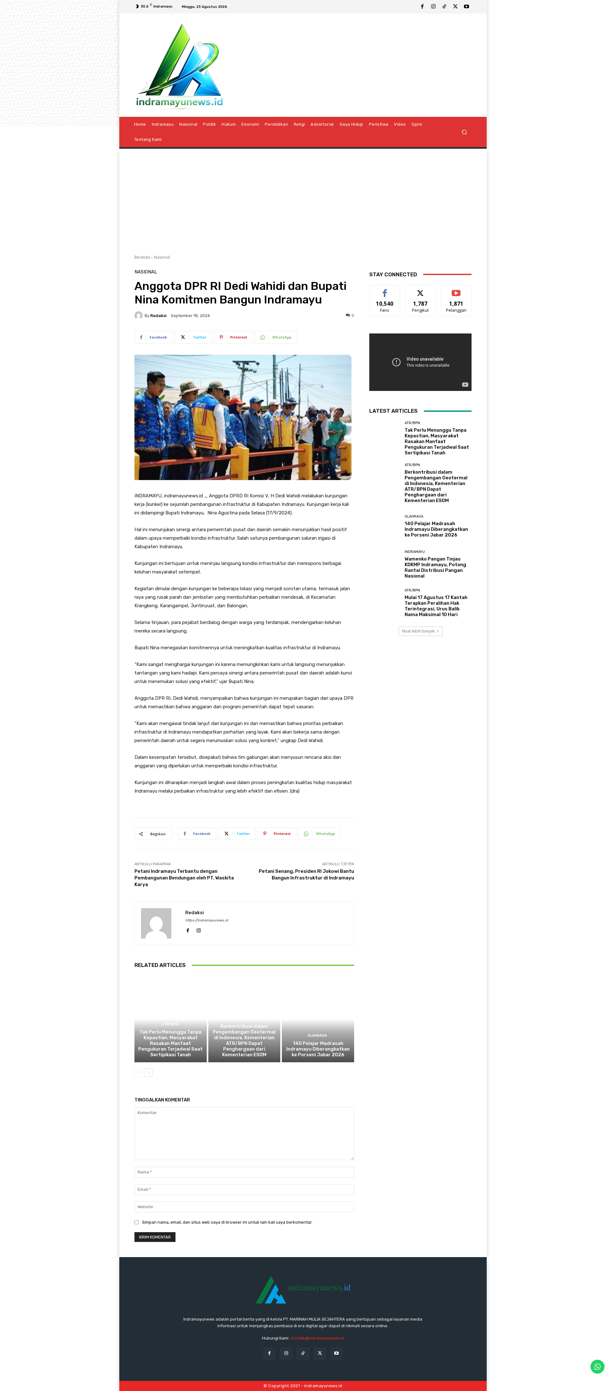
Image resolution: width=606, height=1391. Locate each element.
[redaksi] (139, 315)
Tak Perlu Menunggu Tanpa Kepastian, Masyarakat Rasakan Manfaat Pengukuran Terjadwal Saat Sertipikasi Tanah (170, 1043)
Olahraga (317, 1035)
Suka (385, 289)
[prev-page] (138, 1073)
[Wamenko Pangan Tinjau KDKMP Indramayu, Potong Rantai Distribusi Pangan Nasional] (384, 564)
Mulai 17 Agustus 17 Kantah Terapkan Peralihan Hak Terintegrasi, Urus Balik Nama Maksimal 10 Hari (436, 606)
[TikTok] (444, 7)
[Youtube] (466, 7)
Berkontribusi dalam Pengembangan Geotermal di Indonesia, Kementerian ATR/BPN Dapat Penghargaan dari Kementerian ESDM (244, 1040)
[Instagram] (433, 7)
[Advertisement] (303, 199)
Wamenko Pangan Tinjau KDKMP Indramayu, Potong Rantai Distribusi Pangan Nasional (435, 567)
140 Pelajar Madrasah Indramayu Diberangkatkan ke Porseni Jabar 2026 (318, 1049)
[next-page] (148, 1073)
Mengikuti (420, 289)
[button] (464, 131)
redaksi (158, 316)
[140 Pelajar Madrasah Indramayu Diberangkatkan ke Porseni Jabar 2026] (318, 1018)
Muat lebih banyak (418, 631)
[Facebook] (422, 7)
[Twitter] (455, 7)
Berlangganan (457, 289)
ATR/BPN (170, 1024)
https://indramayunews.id (206, 920)
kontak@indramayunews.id (317, 1338)
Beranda (142, 257)
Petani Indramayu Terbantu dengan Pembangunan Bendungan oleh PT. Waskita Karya (184, 877)
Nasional (162, 257)
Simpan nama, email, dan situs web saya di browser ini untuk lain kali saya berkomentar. (227, 1222)
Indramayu (415, 552)
